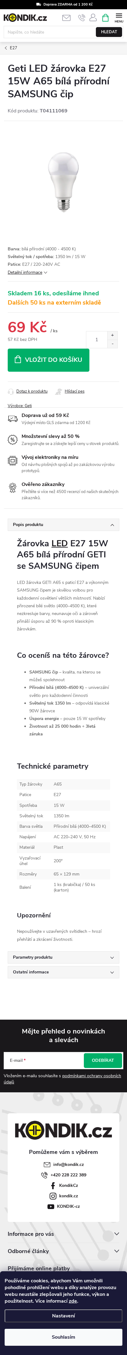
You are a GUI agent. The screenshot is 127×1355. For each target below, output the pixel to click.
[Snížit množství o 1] (112, 344)
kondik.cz (68, 1196)
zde (73, 1301)
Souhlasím (63, 1337)
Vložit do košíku (53, 360)
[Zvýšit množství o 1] (112, 335)
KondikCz (68, 1185)
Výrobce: (20, 406)
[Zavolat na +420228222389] (82, 18)
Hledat (109, 32)
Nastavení (63, 1316)
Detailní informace (25, 272)
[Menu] (119, 17)
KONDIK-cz (68, 1206)
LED (59, 543)
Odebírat (103, 1060)
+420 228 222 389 (68, 1175)
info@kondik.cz (68, 1164)
